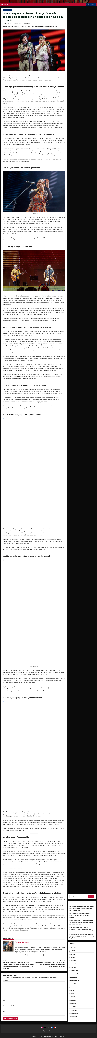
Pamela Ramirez (8, 23)
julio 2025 (72, 987)
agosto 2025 (72, 984)
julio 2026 (72, 951)
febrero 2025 (72, 1003)
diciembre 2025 (73, 970)
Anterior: (18, 964)
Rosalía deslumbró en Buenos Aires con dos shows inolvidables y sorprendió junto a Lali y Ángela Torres (81, 908)
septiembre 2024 (74, 1020)
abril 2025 (72, 997)
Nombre (5, 1000)
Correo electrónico (8, 1006)
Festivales (4, 4)
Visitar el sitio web (21, 955)
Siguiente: (50, 963)
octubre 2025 (73, 977)
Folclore (5, 9)
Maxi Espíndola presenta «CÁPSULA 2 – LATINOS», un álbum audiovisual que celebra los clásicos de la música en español (81, 929)
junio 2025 (72, 990)
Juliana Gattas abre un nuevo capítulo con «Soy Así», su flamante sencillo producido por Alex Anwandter (81, 922)
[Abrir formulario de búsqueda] (84, 4)
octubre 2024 (73, 1016)
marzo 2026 (72, 960)
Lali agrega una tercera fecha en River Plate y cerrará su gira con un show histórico (80, 915)
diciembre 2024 (73, 1010)
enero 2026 (72, 967)
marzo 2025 (72, 1000)
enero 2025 (72, 1007)
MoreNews (56, 1036)
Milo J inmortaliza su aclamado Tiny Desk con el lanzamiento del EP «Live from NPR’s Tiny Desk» (81, 936)
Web (4, 1011)
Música (10, 9)
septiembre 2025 (74, 980)
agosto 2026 (72, 947)
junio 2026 (72, 954)
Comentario (6, 980)
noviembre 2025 (73, 974)
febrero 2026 (72, 964)
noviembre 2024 (73, 1013)
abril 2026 (72, 957)
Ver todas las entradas (36, 955)
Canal (93, 4)
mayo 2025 (72, 993)
